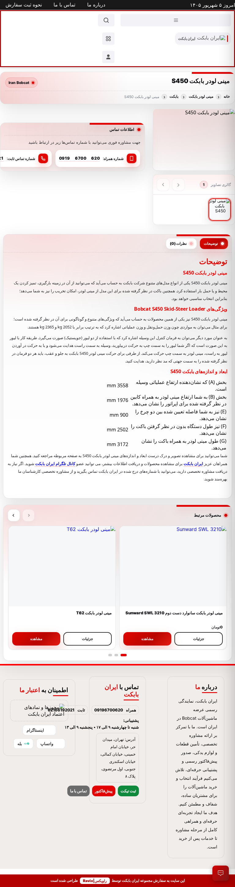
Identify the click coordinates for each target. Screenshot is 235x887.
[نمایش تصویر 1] (219, 209)
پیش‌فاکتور (104, 791)
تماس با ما (78, 791)
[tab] (214, 243)
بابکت (174, 96)
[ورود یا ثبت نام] (108, 57)
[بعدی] (163, 184)
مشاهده (147, 638)
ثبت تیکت (128, 791)
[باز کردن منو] (176, 20)
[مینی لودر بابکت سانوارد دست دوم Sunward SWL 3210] (173, 566)
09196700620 (108, 709)
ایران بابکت (193, 463)
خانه (227, 96)
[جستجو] (106, 20)
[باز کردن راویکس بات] (220, 873)
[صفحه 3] (110, 655)
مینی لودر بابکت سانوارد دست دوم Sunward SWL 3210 (174, 612)
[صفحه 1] (124, 655)
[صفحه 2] (116, 655)
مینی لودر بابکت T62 (94, 612)
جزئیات (198, 638)
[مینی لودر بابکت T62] (62, 566)
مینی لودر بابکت (201, 96)
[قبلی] (178, 184)
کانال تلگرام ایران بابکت (55, 463)
